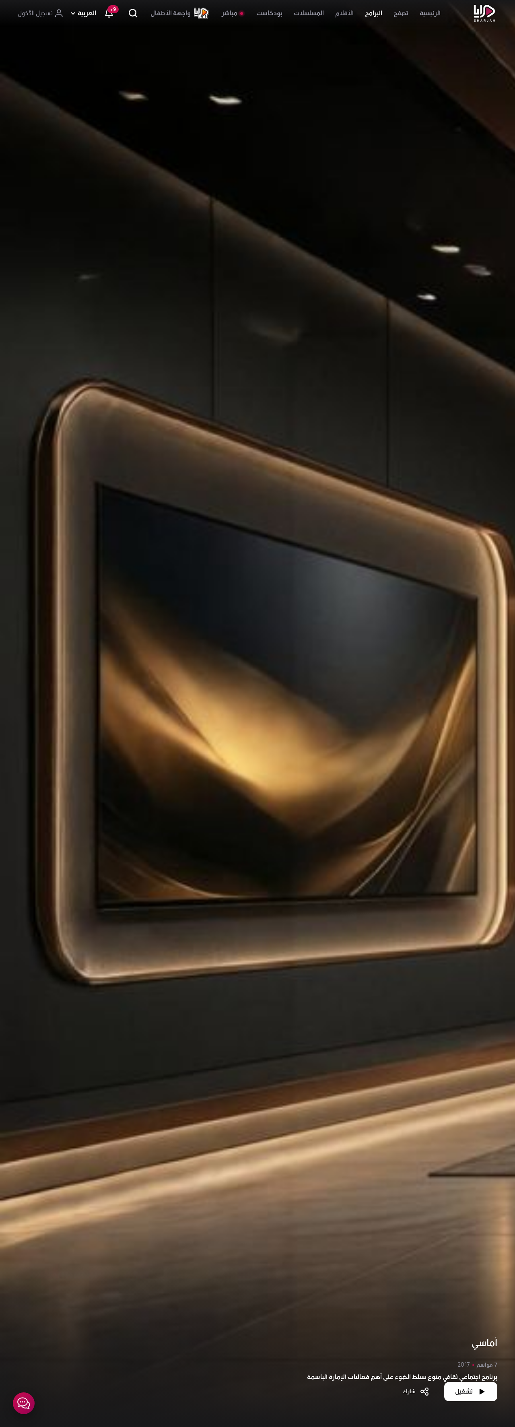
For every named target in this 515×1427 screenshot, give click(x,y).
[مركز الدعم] (24, 1403)
